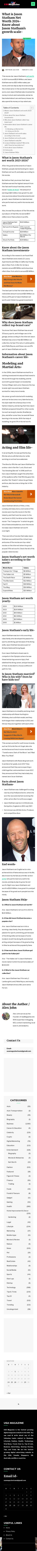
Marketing (11, 1231)
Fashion (10, 1167)
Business (10, 1124)
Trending (10, 1305)
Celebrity (10, 1132)
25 (12, 1382)
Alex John (16, 69)
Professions (11, 1257)
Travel (9, 1300)
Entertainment (12, 1150)
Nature (9, 1244)
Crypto (9, 1137)
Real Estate (11, 1261)
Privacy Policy (10, 1531)
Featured (10, 1172)
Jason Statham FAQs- (12, 152)
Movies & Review (13, 1240)
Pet (8, 1253)
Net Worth (26, 38)
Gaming (9, 1202)
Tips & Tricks (11, 1292)
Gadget (9, 1198)
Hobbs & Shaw (13, 190)
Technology (11, 1287)
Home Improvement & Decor (18, 1211)
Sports (9, 1274)
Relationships (12, 1266)
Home (8, 1528)
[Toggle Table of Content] (31, 107)
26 (15, 1382)
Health (9, 1206)
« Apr (9, 1393)
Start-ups (10, 1279)
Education (10, 1145)
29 (25, 1382)
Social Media (11, 1270)
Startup (10, 1283)
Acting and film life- (13, 131)
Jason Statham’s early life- (13, 140)
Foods (9, 1189)
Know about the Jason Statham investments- (15, 116)
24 (9, 1382)
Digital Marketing (13, 1141)
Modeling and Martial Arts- (15, 129)
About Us (9, 1535)
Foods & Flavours (13, 1193)
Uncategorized (12, 1309)
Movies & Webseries (16, 1158)
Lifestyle (10, 1226)
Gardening (12, 1217)
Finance (10, 1180)
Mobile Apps (11, 1235)
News (9, 1248)
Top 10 (9, 1296)
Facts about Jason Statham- (14, 147)
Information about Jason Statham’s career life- (18, 126)
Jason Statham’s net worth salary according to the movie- (15, 135)
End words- (9, 150)
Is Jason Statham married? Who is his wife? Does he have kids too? (17, 144)
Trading (11, 1184)
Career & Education (14, 1128)
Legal (9, 1222)
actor (4, 879)
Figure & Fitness (13, 1176)
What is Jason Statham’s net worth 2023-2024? (18, 112)
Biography (11, 1119)
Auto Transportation (14, 1111)
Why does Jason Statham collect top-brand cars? (17, 121)
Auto (8, 1106)
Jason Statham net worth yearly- (15, 138)
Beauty (9, 1115)
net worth (30, 76)
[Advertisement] (18, 1076)
